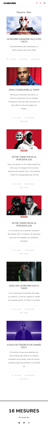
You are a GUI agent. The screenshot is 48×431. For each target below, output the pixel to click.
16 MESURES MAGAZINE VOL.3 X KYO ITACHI (24, 40)
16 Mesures (9, 3)
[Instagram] (28, 423)
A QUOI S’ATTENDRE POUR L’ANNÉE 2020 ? (24, 346)
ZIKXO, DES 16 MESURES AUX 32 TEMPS (24, 287)
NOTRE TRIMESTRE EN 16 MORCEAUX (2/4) (24, 158)
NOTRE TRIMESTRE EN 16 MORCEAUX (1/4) (24, 224)
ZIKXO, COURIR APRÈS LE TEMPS (24, 90)
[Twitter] (24, 423)
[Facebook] (19, 423)
